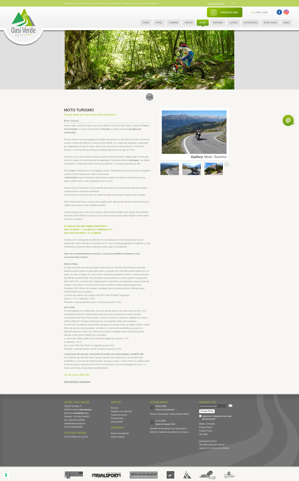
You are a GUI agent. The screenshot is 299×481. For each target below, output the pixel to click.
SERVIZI (189, 22)
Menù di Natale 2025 (165, 424)
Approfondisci (216, 3)
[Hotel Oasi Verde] (23, 45)
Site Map (203, 434)
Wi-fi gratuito (117, 422)
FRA (258, 12)
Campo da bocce (119, 415)
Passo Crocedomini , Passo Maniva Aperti (169, 414)
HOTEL (159, 22)
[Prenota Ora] (224, 17)
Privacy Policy (207, 411)
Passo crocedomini (120, 433)
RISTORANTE (250, 22)
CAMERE (173, 22)
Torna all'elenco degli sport (77, 382)
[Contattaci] (288, 120)
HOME (146, 22)
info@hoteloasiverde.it (74, 423)
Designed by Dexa (208, 441)
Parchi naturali (118, 437)
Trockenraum (117, 418)
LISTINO (233, 22)
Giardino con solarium (121, 411)
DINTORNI (218, 22)
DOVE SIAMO (270, 22)
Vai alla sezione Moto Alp (76, 375)
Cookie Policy (205, 431)
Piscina (114, 408)
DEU (265, 12)
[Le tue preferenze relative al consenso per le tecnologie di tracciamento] (6, 475)
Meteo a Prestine (207, 424)
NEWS (286, 22)
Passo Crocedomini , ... (166, 409)
